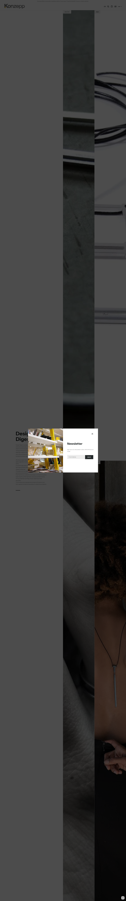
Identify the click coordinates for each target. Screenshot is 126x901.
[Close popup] (92, 434)
